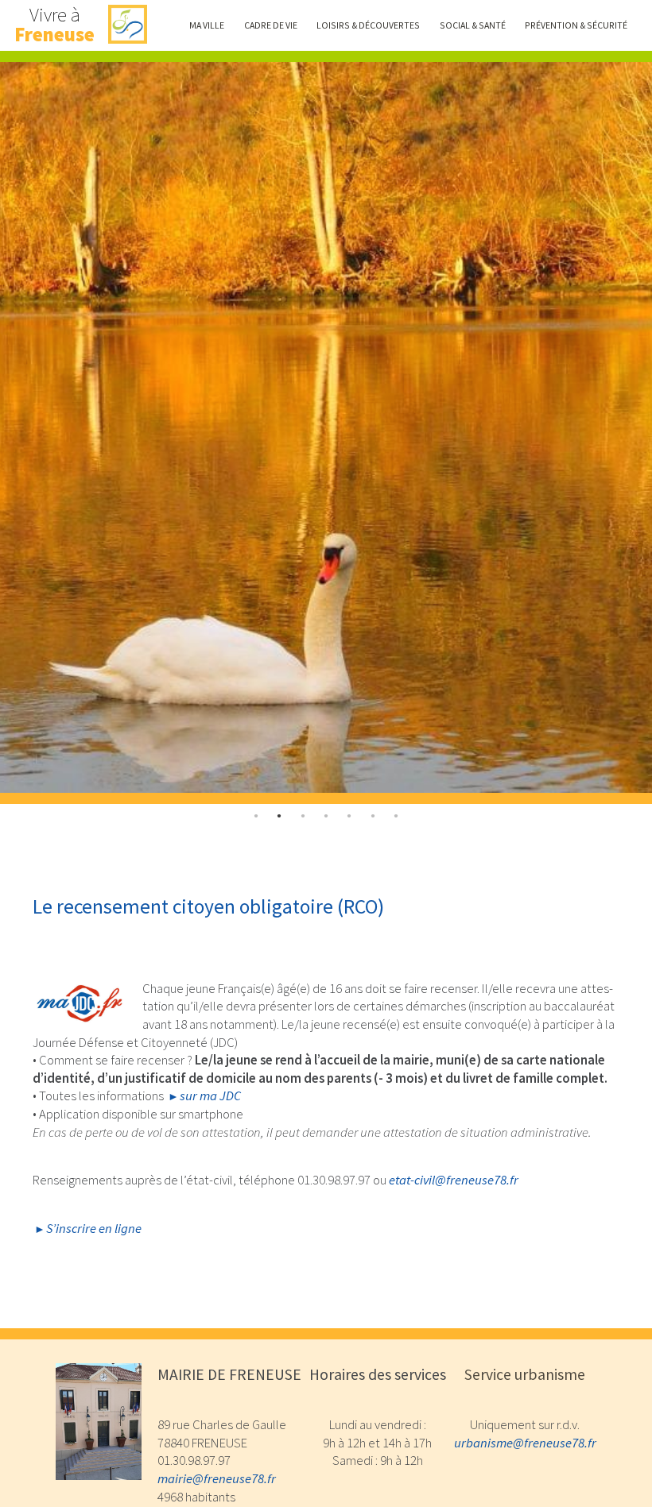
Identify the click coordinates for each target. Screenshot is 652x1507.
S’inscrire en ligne (94, 1228)
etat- (453, 1180)
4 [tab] (350, 816)
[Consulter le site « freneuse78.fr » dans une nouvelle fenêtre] (127, 25)
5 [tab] (373, 816)
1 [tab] (279, 816)
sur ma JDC (210, 1096)
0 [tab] (256, 816)
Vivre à (54, 25)
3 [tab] (326, 816)
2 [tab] (303, 816)
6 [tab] (397, 816)
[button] (207, 25)
